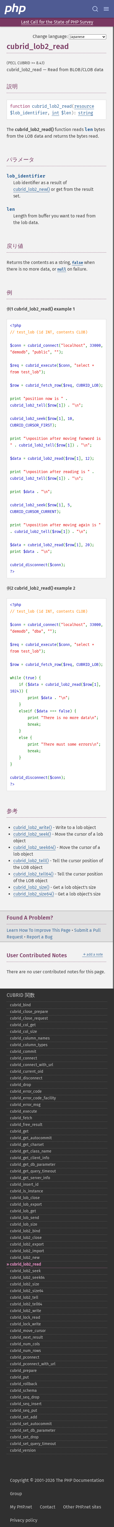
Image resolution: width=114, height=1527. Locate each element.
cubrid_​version (23, 1450)
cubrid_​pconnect (24, 1357)
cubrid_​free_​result (26, 1124)
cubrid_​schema (23, 1390)
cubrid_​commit (23, 1051)
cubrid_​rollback (23, 1384)
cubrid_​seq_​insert (26, 1404)
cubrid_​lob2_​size (24, 1284)
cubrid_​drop (20, 1084)
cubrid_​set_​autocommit (31, 1423)
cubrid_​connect (23, 1058)
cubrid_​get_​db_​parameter (32, 1164)
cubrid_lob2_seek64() (34, 847)
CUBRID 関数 (21, 995)
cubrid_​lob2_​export (27, 1244)
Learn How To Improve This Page (39, 930)
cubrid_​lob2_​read (25, 1264)
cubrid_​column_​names (30, 1038)
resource (84, 106)
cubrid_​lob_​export (26, 1204)
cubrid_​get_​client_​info (29, 1158)
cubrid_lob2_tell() (31, 860)
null (61, 269)
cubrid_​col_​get (23, 1025)
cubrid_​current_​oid (26, 1071)
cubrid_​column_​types (29, 1045)
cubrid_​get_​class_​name (30, 1151)
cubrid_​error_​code (26, 1091)
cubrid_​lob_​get (23, 1211)
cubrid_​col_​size (23, 1031)
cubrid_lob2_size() (31, 887)
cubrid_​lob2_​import (27, 1251)
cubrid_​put (19, 1377)
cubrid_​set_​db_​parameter (32, 1430)
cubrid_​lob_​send (24, 1217)
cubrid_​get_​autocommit (31, 1138)
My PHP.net (21, 1507)
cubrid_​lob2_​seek (25, 1271)
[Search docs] (95, 8)
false (77, 262)
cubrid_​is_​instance (26, 1191)
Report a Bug (39, 937)
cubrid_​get (19, 1131)
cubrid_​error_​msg (25, 1104)
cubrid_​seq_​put (23, 1410)
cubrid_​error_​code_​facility (33, 1098)
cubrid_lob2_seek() (32, 834)
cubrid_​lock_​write (25, 1324)
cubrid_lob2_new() (31, 189)
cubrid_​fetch (21, 1118)
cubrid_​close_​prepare (29, 1011)
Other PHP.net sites (82, 1507)
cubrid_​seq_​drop (24, 1397)
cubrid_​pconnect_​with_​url (32, 1364)
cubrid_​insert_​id (24, 1184)
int (55, 113)
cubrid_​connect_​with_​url (31, 1065)
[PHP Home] (15, 9)
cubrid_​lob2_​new (25, 1257)
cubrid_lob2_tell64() (33, 874)
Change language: (50, 36)
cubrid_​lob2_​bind (25, 1231)
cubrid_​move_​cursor (28, 1330)
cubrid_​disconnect (26, 1078)
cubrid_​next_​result (26, 1337)
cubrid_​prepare (23, 1370)
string (85, 113)
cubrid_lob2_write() (32, 827)
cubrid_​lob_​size (23, 1224)
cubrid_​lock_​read (25, 1317)
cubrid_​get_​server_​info (30, 1178)
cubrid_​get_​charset (27, 1144)
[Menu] (106, 8)
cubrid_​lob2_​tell (24, 1297)
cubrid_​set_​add (23, 1417)
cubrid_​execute (23, 1111)
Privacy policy (23, 1520)
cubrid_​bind (20, 1005)
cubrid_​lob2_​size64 (26, 1291)
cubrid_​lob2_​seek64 (27, 1277)
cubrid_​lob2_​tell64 (26, 1304)
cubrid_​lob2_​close (26, 1237)
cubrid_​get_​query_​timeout (33, 1171)
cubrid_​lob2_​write (25, 1310)
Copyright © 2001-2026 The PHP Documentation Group (57, 1487)
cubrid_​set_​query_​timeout (33, 1443)
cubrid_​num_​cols (25, 1344)
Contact (47, 1507)
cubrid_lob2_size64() (33, 894)
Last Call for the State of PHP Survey (57, 22)
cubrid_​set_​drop (24, 1437)
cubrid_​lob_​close (25, 1197)
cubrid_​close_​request (29, 1018)
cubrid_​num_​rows (25, 1350)
